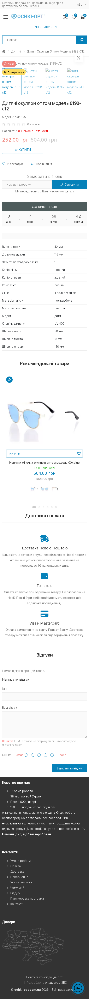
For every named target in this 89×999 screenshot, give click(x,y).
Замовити (72, 184)
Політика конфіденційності (44, 977)
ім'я (4, 688)
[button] (82, 17)
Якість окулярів (21, 882)
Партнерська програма (27, 898)
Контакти (16, 904)
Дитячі (16, 51)
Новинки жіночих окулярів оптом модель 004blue (44, 462)
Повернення (19, 877)
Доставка (17, 871)
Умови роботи (20, 860)
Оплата (15, 866)
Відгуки (15, 893)
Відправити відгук (69, 768)
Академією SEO (56, 982)
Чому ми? (17, 887)
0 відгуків (33, 124)
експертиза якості (35, 823)
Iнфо (79, 4)
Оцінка (6, 755)
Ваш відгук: (10, 707)
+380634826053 (45, 27)
